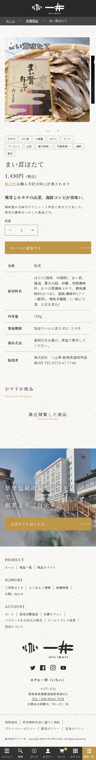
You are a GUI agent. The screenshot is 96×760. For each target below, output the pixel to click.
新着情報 (62, 588)
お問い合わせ (14, 594)
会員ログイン (53, 614)
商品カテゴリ (46, 567)
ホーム (9, 567)
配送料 (11, 183)
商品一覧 (26, 567)
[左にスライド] (38, 131)
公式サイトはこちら (27, 524)
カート (9, 614)
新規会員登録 (29, 614)
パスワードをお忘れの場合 (23, 620)
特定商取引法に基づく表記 (41, 722)
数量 (8, 221)
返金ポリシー (74, 728)
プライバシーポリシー (20, 728)
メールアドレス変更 (61, 620)
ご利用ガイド (14, 588)
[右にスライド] (58, 131)
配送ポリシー (50, 728)
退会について (14, 626)
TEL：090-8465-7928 (48, 699)
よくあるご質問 (40, 588)
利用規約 (11, 722)
